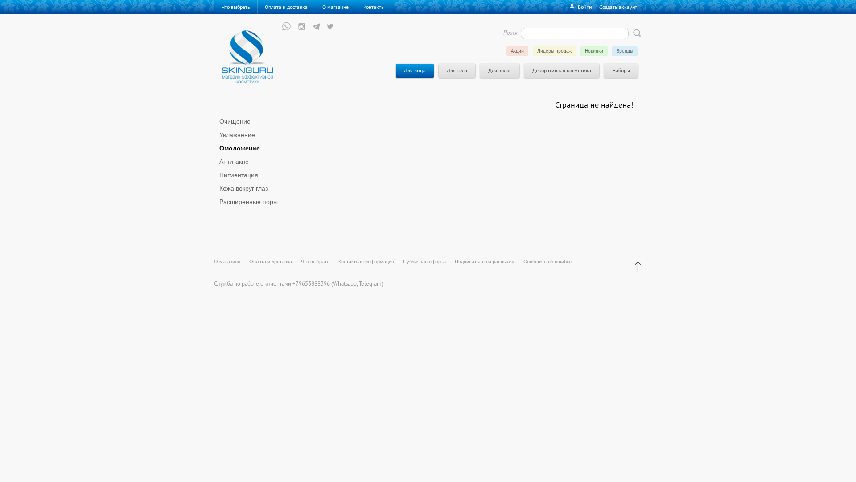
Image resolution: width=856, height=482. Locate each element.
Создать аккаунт (618, 7)
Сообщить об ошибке (547, 261)
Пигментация (238, 175)
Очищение (235, 121)
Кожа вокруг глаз (243, 188)
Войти (585, 7)
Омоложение (239, 148)
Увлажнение (237, 135)
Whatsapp (345, 283)
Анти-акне (234, 161)
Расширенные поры (248, 202)
